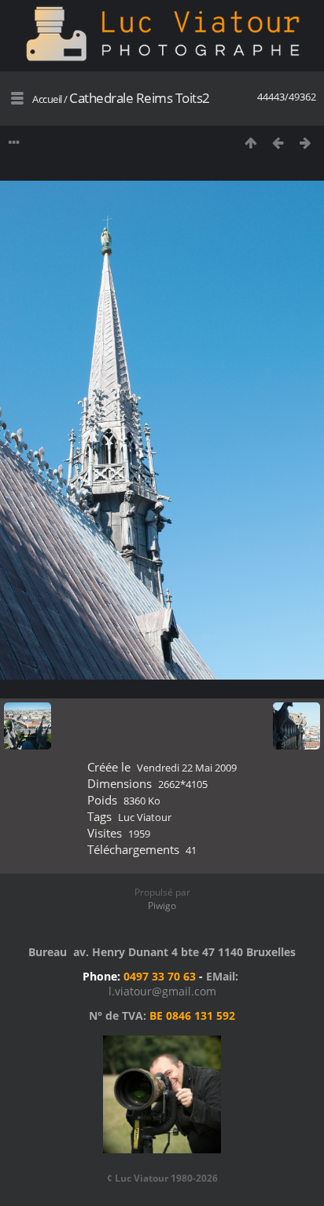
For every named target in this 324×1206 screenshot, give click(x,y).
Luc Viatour (144, 817)
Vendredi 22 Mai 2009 (187, 768)
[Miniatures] (250, 143)
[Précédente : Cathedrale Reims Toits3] (278, 143)
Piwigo (162, 905)
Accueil (47, 99)
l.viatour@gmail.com (162, 991)
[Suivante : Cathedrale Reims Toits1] (305, 143)
